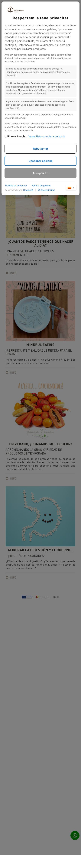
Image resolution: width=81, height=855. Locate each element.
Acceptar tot (40, 173)
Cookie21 (28, 190)
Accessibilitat (47, 190)
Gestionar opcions (41, 160)
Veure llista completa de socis (46, 136)
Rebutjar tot (40, 148)
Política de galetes (41, 185)
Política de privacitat (16, 185)
